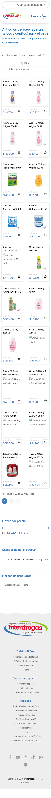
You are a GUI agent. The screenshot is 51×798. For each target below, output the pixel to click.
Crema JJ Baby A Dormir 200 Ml (37, 373)
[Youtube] (17, 757)
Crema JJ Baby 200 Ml (10, 331)
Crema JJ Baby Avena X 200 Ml (36, 414)
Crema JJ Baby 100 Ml (36, 290)
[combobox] (25, 559)
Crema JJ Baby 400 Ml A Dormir (11, 373)
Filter (27, 63)
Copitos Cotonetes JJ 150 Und (38, 207)
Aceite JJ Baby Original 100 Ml (36, 83)
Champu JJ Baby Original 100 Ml (37, 166)
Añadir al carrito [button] (19, 111)
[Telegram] (25, 764)
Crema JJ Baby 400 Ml (36, 331)
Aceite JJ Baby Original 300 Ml (10, 125)
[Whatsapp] (40, 757)
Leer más (19, 235)
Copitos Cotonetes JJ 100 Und (12, 207)
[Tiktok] (33, 757)
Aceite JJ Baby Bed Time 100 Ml (11, 83)
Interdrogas (29, 779)
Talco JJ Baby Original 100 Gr (36, 456)
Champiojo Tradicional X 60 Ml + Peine (12, 166)
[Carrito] (44, 16)
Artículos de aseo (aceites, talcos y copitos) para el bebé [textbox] (27, 559)
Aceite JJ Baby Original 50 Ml (36, 125)
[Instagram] (25, 757)
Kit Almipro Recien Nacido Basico (12, 456)
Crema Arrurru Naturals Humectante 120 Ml (37, 249)
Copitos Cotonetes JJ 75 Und (11, 249)
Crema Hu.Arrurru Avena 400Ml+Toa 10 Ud (12, 290)
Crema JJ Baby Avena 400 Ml (10, 414)
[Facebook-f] (10, 757)
